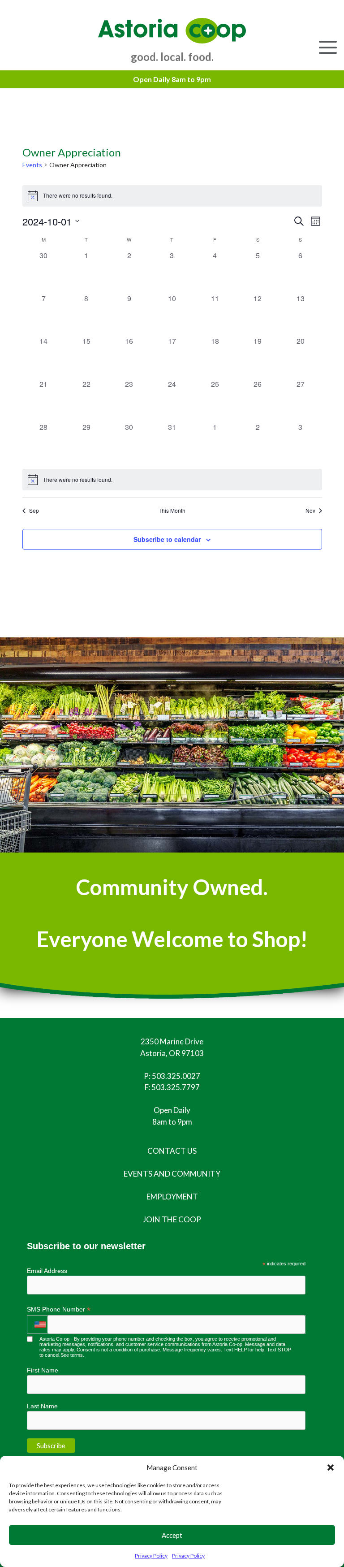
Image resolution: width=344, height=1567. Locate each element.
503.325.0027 (176, 1076)
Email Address (47, 1270)
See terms (71, 1355)
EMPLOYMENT (172, 1196)
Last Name (42, 1406)
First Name (42, 1370)
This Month (172, 510)
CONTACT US (172, 1151)
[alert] (172, 196)
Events (32, 165)
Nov (310, 510)
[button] (330, 1467)
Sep (34, 510)
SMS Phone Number (58, 1309)
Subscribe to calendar (167, 539)
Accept (172, 1535)
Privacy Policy (151, 1555)
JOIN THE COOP (172, 1219)
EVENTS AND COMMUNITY (172, 1173)
